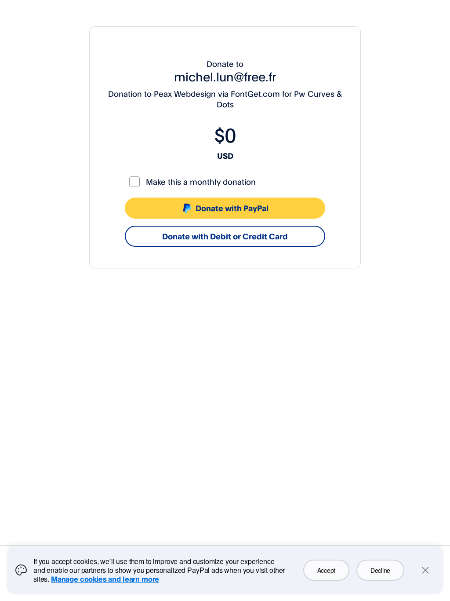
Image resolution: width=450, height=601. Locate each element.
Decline (380, 570)
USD (225, 156)
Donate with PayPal (232, 208)
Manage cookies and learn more (105, 579)
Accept (326, 570)
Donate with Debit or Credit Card (225, 236)
